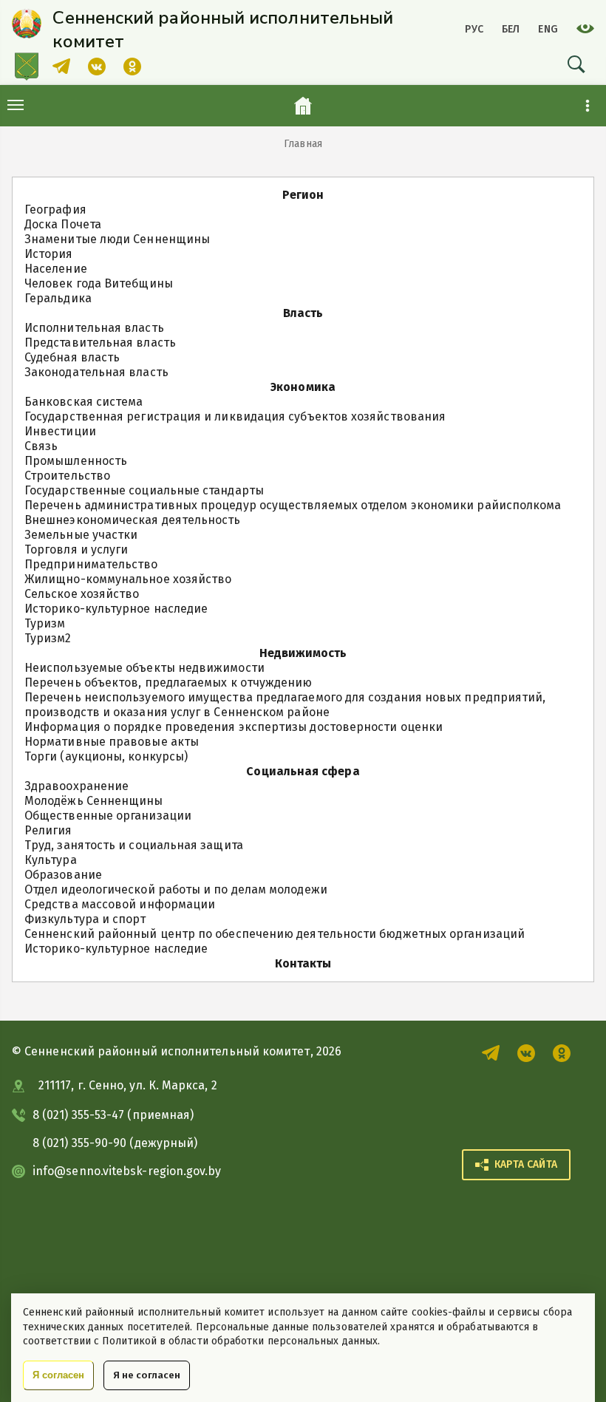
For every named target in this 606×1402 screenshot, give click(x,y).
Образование (63, 875)
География (55, 210)
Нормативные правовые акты (111, 742)
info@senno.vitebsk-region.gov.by (127, 1171)
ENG (548, 29)
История (48, 254)
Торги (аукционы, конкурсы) (106, 756)
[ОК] (132, 71)
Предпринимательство (91, 564)
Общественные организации (107, 816)
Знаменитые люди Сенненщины (117, 239)
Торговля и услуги (76, 549)
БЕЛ (511, 29)
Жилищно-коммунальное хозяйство (127, 579)
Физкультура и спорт (85, 919)
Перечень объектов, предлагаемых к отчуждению (168, 683)
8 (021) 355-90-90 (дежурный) (115, 1143)
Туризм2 (48, 638)
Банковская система (83, 402)
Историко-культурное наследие (116, 609)
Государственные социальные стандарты (144, 490)
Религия (48, 830)
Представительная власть (100, 343)
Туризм (44, 623)
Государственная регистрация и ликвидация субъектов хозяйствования (235, 416)
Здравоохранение (76, 786)
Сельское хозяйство (81, 594)
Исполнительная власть (94, 328)
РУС (474, 29)
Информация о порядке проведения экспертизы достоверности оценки (233, 727)
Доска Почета (62, 224)
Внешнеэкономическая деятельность (132, 520)
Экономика (303, 387)
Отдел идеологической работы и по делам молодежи (175, 889)
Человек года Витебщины (98, 283)
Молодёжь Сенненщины (93, 801)
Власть (303, 313)
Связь (41, 446)
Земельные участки (80, 535)
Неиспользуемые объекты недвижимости (144, 668)
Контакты (303, 963)
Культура (50, 860)
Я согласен (58, 1375)
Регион (303, 195)
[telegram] (61, 71)
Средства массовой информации (119, 904)
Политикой (129, 1341)
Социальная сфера (302, 771)
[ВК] (97, 71)
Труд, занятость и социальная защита (133, 845)
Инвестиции (60, 431)
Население (55, 269)
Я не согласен (146, 1375)
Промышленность (75, 461)
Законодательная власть (96, 372)
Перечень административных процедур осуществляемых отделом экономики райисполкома (292, 505)
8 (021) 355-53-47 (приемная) (113, 1115)
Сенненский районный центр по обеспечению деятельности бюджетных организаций (274, 934)
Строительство (67, 476)
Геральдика (58, 298)
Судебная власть (72, 357)
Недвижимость (303, 653)
